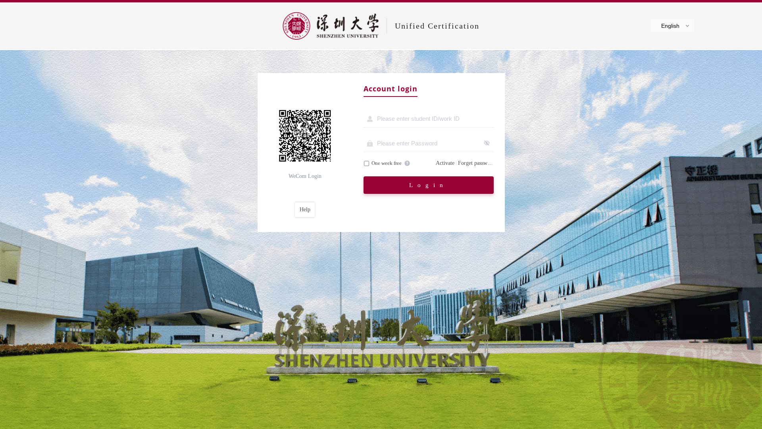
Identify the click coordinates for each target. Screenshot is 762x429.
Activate (445, 163)
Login (428, 185)
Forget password (476, 163)
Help (305, 210)
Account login (391, 88)
